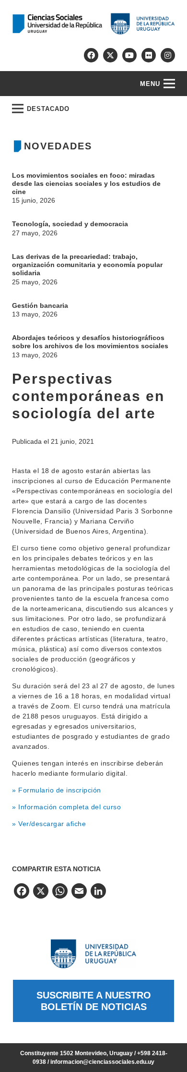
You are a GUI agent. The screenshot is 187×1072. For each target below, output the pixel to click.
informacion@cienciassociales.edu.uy (102, 1062)
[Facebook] (91, 55)
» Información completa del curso (66, 807)
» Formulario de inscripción (56, 790)
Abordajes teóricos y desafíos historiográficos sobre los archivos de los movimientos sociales (90, 342)
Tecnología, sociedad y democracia (70, 224)
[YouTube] (129, 55)
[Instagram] (168, 55)
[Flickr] (148, 55)
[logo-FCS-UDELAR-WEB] (93, 23)
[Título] (110, 55)
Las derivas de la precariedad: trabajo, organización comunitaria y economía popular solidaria (87, 265)
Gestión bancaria (40, 305)
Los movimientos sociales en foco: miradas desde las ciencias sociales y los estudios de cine (86, 183)
